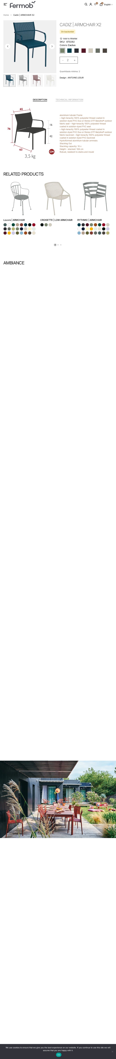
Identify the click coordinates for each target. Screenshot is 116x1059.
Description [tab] (40, 99)
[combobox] (108, 4)
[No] (112, 1051)
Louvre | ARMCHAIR (14, 220)
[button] (52, 46)
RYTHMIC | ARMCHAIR (89, 220)
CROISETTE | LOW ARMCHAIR (56, 220)
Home (6, 15)
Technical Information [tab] (69, 99)
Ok (58, 1055)
